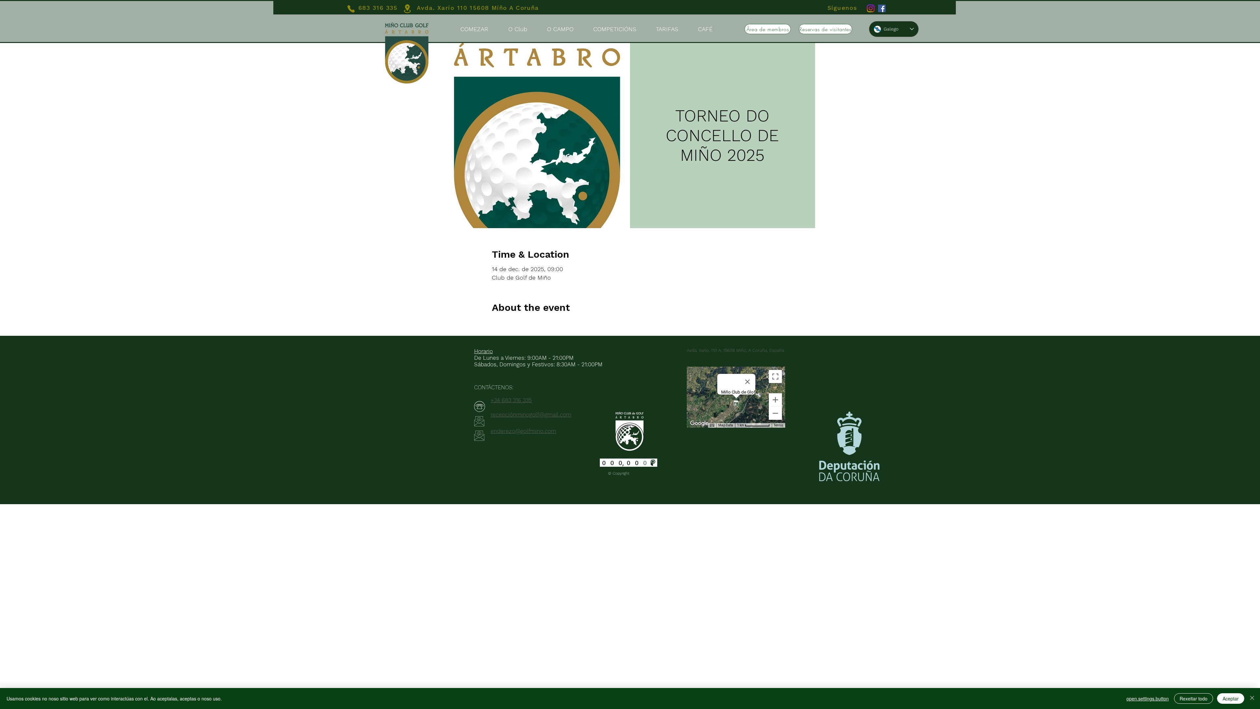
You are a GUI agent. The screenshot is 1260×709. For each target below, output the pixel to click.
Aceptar (1231, 698)
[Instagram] (871, 8)
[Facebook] (882, 8)
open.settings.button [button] (1147, 698)
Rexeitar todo (1194, 698)
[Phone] (351, 9)
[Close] (1252, 698)
